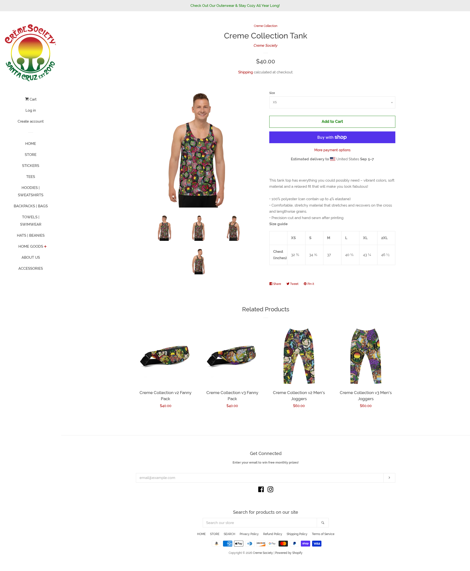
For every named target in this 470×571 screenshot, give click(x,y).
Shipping (245, 72)
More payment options (332, 150)
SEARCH (229, 534)
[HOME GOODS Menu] (45, 247)
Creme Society (266, 45)
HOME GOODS (30, 246)
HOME (30, 143)
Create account (31, 121)
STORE (30, 154)
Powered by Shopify (289, 553)
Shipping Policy (297, 534)
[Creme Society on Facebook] (261, 490)
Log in (30, 110)
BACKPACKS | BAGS (31, 206)
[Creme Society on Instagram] (270, 490)
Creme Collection (265, 26)
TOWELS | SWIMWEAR (30, 221)
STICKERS (30, 165)
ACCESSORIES (30, 268)
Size (272, 93)
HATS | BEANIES (31, 235)
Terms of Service (323, 534)
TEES (30, 177)
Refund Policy (272, 534)
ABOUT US (31, 257)
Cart (32, 99)
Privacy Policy (249, 534)
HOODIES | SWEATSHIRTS (30, 191)
